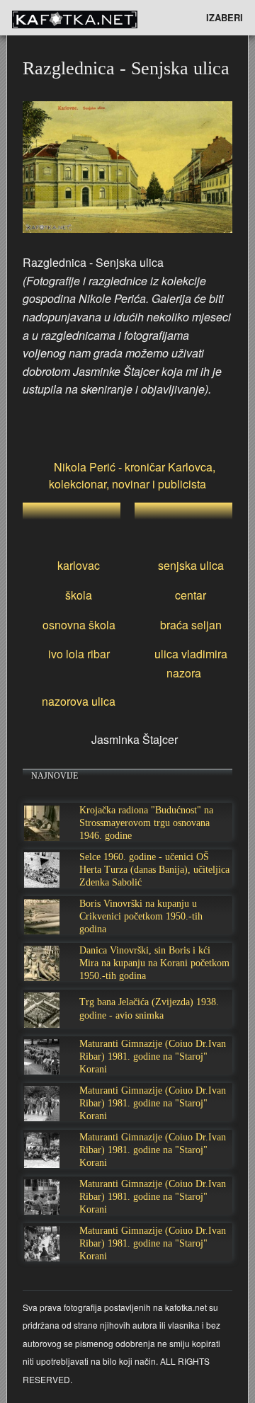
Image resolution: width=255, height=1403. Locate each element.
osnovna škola (78, 625)
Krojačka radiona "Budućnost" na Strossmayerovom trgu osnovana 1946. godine (146, 823)
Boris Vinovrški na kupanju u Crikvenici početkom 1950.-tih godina (141, 916)
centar (190, 595)
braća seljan (191, 625)
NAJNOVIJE (54, 776)
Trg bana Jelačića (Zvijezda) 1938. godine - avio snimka (149, 1008)
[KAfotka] (95, 17)
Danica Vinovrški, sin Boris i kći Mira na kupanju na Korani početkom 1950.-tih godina (154, 963)
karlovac (78, 565)
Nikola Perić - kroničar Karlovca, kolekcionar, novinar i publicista (132, 475)
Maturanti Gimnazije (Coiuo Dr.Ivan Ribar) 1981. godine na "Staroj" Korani (152, 1056)
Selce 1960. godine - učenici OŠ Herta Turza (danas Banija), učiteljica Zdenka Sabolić (154, 870)
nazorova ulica (78, 701)
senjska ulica (191, 565)
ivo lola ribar (79, 654)
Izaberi (224, 17)
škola (78, 595)
